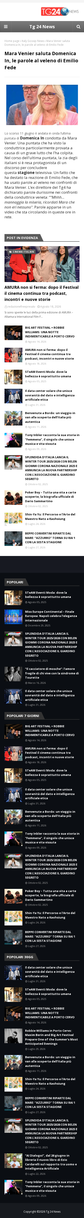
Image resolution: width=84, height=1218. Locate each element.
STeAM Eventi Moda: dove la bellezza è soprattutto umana (48, 374)
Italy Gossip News (33, 41)
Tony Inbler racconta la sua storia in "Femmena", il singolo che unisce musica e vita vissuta (52, 439)
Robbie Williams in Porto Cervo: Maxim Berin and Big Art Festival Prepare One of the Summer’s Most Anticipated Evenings (51, 1037)
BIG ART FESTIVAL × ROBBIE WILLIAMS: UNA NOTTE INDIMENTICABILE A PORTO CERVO (50, 332)
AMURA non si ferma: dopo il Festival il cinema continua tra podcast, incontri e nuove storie (41, 293)
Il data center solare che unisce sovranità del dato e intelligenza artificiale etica (50, 395)
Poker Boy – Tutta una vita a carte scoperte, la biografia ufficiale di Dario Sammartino (50, 496)
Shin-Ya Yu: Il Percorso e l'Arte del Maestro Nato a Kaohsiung (50, 516)
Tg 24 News (42, 27)
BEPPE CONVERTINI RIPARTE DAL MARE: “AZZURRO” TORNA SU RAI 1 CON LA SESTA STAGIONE (50, 537)
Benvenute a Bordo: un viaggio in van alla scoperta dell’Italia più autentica (50, 417)
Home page (11, 41)
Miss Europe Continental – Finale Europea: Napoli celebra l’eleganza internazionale (51, 616)
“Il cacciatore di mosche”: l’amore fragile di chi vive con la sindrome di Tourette (52, 673)
